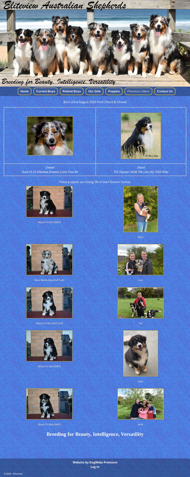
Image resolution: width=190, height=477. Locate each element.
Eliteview (18, 473)
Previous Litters (138, 91)
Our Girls (94, 91)
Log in (95, 467)
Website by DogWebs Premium (95, 462)
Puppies (114, 91)
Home (24, 91)
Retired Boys (72, 91)
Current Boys (45, 91)
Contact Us (165, 91)
